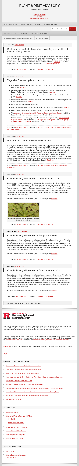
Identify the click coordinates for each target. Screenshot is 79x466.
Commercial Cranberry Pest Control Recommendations (23, 369)
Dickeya (68, 127)
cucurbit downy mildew (45, 69)
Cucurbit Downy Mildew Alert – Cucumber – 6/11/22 (33, 178)
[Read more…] (51, 160)
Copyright (6, 346)
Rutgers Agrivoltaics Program (15, 434)
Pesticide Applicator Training (15, 438)
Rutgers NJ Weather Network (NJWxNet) (19, 416)
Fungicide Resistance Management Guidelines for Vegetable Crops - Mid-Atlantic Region (34, 388)
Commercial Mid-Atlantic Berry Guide (34, 377)
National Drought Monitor (16, 423)
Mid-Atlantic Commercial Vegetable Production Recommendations (27, 395)
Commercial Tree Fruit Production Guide (19, 381)
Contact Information (12, 412)
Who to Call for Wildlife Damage (16, 431)
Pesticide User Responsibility (39, 18)
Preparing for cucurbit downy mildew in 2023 (29, 140)
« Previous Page (12, 303)
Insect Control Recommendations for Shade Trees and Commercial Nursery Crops (32, 392)
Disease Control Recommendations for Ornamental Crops (24, 384)
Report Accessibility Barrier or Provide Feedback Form (51, 340)
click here (57, 62)
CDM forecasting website (51, 64)
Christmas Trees (42, 38)
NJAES (39, 16)
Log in (5, 353)
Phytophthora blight (14, 129)
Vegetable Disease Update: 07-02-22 (25, 80)
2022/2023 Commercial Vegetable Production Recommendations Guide (37, 113)
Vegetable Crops (9, 33)
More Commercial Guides (14, 399)
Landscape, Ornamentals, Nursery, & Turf (18, 38)
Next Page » (37, 303)
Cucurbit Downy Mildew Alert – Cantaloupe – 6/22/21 (33, 270)
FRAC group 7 (51, 120)
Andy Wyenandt (19, 45)
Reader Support (11, 451)
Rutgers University (39, 15)
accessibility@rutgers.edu (14, 340)
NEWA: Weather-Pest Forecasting (16, 427)
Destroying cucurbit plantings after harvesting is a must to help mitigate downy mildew (38, 50)
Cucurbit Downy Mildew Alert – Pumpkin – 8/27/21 (32, 235)
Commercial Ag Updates (17, 24)
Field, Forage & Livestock (39, 33)
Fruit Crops (23, 33)
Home (5, 24)
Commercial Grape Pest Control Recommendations (22, 373)
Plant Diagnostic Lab (50, 24)
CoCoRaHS (11, 419)
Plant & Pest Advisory (39, 5)
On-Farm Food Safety (34, 24)
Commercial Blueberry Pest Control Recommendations (23, 366)
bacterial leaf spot (44, 127)
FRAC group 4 (41, 120)
